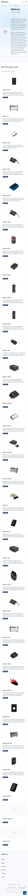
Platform (3, 859)
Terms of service (14, 890)
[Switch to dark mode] (24, 2)
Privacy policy (8, 890)
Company (3, 873)
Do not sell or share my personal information (14, 892)
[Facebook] (15, 884)
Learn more (4, 869)
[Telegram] (18, 884)
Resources (3, 866)
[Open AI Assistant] (25, 893)
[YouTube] (9, 884)
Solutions (3, 863)
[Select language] (21, 2)
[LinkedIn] (12, 884)
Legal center (20, 890)
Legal (3, 876)
